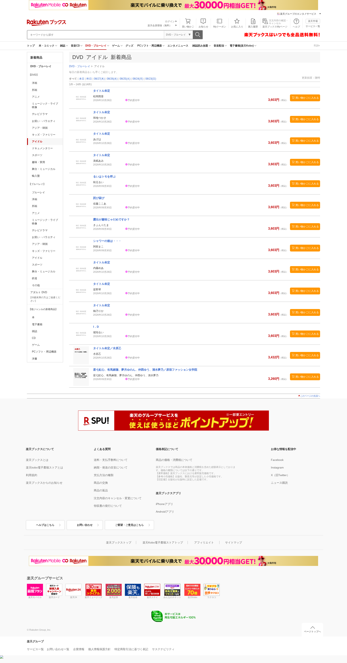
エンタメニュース (177, 45)
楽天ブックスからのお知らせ (44, 482)
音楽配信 (219, 45)
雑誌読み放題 (200, 45)
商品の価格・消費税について (174, 459)
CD (34, 338)
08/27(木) (99, 78)
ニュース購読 (279, 482)
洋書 (34, 358)
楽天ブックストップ (118, 542)
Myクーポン (219, 26)
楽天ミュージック (93, 597)
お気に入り (237, 26)
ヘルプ (296, 26)
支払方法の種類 (103, 475)
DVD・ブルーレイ (95, 45)
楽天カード (54, 597)
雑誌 (62, 45)
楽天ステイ (152, 597)
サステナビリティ (163, 649)
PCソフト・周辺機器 (149, 45)
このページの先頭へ (310, 396)
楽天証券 (113, 597)
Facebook (277, 459)
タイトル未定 (101, 90)
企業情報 (78, 649)
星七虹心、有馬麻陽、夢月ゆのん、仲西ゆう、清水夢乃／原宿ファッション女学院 (145, 369)
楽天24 (73, 597)
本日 (81, 78)
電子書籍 (37, 324)
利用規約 (31, 475)
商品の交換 (101, 482)
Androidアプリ (165, 511)
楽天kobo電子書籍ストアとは (44, 467)
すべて (73, 78)
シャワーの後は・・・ (107, 240)
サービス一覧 (313, 26)
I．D (96, 326)
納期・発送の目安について (111, 467)
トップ (31, 45)
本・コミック (46, 45)
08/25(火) (125, 78)
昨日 (89, 78)
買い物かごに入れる (307, 97)
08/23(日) (150, 78)
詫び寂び (98, 198)
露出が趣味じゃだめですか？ (111, 219)
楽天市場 (313, 21)
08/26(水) (112, 78)
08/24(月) (138, 78)
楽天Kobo (192, 597)
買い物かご (188, 26)
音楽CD (75, 45)
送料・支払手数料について (111, 459)
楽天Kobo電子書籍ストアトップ (163, 542)
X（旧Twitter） (280, 475)
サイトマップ (233, 542)
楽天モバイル (35, 597)
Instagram (277, 467)
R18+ (317, 45)
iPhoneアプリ (164, 504)
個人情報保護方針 (99, 649)
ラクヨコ (211, 597)
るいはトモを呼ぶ (104, 176)
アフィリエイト (204, 542)
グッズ (129, 45)
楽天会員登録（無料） (160, 25)
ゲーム (116, 45)
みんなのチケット (172, 597)
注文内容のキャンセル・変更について (118, 498)
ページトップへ (312, 631)
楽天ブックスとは (37, 459)
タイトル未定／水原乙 (107, 348)
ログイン (170, 21)
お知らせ (203, 26)
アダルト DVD (38, 292)
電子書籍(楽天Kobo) (242, 45)
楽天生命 (133, 597)
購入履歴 (253, 26)
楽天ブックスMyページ (274, 26)
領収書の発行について (108, 505)
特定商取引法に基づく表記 (131, 649)
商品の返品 (101, 490)
